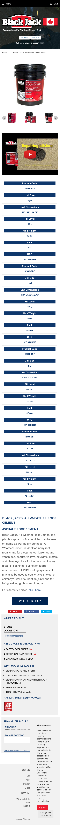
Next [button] (56, 118)
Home (4, 52)
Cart (55, 3)
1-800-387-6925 (37, 43)
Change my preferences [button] (45, 814)
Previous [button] (4, 118)
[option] (11, 118)
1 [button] (27, 125)
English (24, 37)
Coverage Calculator (19, 659)
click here (35, 590)
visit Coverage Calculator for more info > (19, 750)
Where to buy (30, 601)
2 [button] (32, 125)
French (35, 37)
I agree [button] (42, 807)
